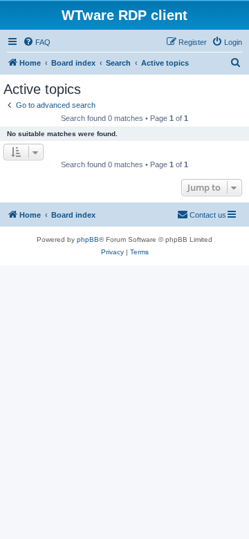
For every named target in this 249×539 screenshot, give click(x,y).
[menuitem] (36, 42)
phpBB (88, 239)
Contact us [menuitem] (208, 215)
